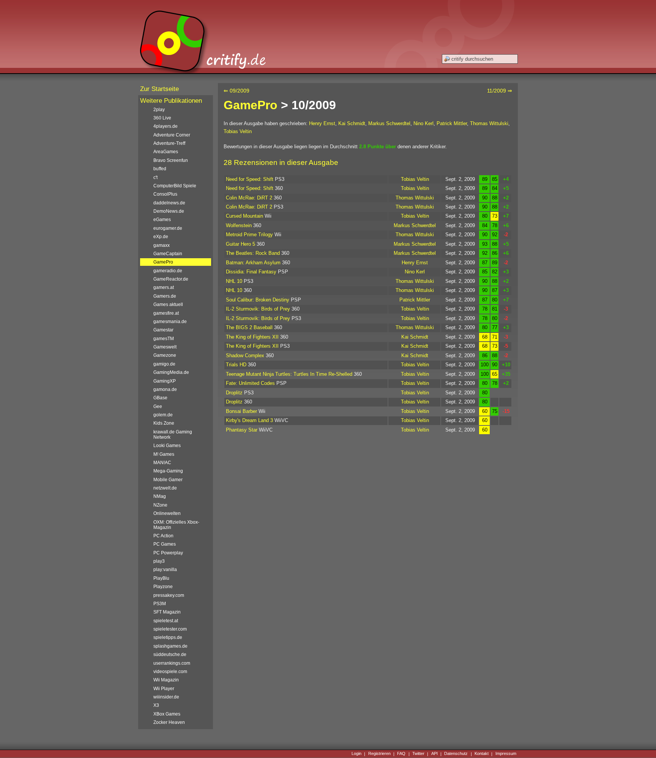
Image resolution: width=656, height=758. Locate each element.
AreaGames (165, 151)
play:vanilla (165, 569)
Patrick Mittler (452, 123)
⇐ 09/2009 (236, 91)
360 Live (162, 118)
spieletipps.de (167, 637)
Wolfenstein (239, 225)
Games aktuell (168, 304)
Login (356, 754)
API (434, 754)
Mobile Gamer (168, 479)
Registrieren (379, 754)
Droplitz (234, 392)
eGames (162, 219)
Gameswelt (165, 347)
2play (159, 109)
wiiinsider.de (166, 697)
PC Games (164, 544)
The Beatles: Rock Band (253, 253)
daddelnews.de (169, 203)
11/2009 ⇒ (499, 91)
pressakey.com (168, 595)
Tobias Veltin (238, 131)
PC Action (163, 535)
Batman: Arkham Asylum (253, 262)
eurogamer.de (167, 228)
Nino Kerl (423, 123)
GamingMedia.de (171, 372)
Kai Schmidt (351, 123)
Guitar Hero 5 (240, 244)
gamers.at (163, 287)
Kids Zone (163, 423)
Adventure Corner (171, 135)
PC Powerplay (168, 553)
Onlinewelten (167, 513)
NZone (160, 505)
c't (155, 177)
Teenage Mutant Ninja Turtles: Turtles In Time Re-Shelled (289, 374)
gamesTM (163, 338)
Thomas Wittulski (489, 123)
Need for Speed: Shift (249, 179)
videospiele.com (170, 671)
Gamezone (164, 355)
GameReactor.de (170, 279)
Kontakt (482, 754)
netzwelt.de (165, 488)
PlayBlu (161, 578)
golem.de (163, 414)
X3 (156, 705)
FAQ (401, 754)
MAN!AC (162, 462)
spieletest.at (165, 620)
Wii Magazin (166, 680)
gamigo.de (164, 364)
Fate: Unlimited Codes (250, 383)
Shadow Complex (245, 355)
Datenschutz (456, 754)
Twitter (418, 754)
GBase (160, 397)
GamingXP (164, 381)
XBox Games (166, 714)
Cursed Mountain (244, 216)
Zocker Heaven (169, 722)
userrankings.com (171, 663)
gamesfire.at (166, 313)
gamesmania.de (170, 321)
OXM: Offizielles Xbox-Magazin (176, 524)
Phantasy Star (241, 430)
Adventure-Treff (169, 143)
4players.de (165, 126)
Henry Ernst (322, 123)
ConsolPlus (165, 194)
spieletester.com (170, 629)
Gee (157, 406)
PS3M (159, 603)
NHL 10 (234, 281)
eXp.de (160, 236)
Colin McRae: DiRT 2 (249, 198)
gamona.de (165, 389)
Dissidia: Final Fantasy (251, 272)
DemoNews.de (168, 211)
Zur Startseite (159, 89)
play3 (159, 561)
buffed (159, 168)
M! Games (163, 454)
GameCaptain (167, 253)
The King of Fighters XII (252, 337)
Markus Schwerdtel (389, 123)
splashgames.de (170, 646)
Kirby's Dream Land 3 (249, 420)
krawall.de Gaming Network (172, 434)
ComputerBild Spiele (174, 185)
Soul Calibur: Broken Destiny (257, 300)
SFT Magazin (167, 612)
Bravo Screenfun (170, 160)
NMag (159, 496)
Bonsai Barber (241, 411)
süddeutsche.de (169, 654)
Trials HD (236, 364)
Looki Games (167, 445)
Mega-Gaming (168, 471)
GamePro (251, 105)
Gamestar (163, 330)
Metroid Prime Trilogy (249, 234)
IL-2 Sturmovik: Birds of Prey (258, 309)
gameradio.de (167, 270)
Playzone (163, 586)
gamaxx (161, 245)
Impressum (505, 754)
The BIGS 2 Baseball (249, 327)
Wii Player (163, 688)
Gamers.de (164, 296)
